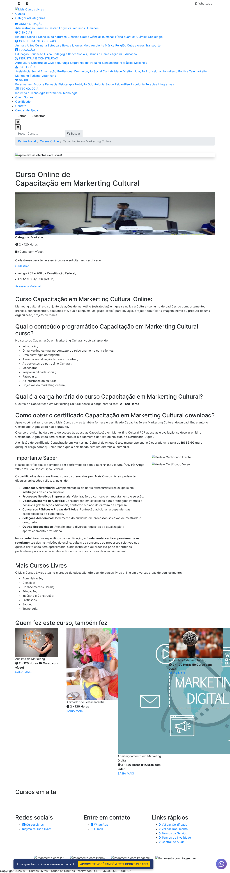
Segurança (62, 62)
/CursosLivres (34, 824)
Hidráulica (126, 62)
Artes (30, 45)
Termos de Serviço (174, 833)
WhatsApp (100, 824)
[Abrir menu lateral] (18, 127)
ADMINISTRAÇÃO (30, 24)
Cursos (20, 13)
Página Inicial (27, 141)
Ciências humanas (102, 37)
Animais (20, 45)
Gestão (53, 28)
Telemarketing (198, 71)
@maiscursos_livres (38, 829)
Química (141, 37)
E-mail (98, 829)
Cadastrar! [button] (22, 266)
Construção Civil (42, 62)
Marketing (22, 75)
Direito (127, 71)
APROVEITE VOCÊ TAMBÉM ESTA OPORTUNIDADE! (114, 864)
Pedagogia (60, 54)
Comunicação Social (88, 71)
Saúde (109, 84)
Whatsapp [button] (205, 3)
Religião (120, 45)
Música (109, 45)
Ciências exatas (78, 37)
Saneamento (110, 62)
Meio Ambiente (94, 45)
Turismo (35, 75)
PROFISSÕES (27, 67)
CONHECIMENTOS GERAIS (37, 41)
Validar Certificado (174, 824)
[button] (19, 3)
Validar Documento (174, 829)
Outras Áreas (136, 45)
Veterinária (49, 75)
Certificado (23, 101)
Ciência (32, 37)
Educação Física (41, 54)
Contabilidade (112, 71)
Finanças (42, 28)
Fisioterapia (66, 84)
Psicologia (138, 84)
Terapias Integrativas (160, 84)
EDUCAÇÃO (26, 50)
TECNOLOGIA (28, 88)
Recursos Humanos (85, 28)
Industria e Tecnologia (30, 93)
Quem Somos (24, 97)
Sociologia (155, 37)
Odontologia (96, 84)
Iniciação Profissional (147, 71)
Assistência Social (27, 71)
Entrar (22, 116)
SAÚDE (23, 80)
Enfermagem (24, 84)
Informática (54, 93)
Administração (25, 28)
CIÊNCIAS (25, 32)
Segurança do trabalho (85, 62)
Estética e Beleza (59, 45)
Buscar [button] (75, 133)
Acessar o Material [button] (28, 286)
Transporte (153, 45)
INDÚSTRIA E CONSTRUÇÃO (38, 58)
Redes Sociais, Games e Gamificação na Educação (102, 54)
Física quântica (125, 37)
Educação (22, 54)
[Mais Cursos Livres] (29, 9)
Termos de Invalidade (176, 837)
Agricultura (22, 62)
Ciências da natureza (52, 37)
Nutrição (81, 84)
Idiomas (77, 45)
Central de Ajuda (26, 110)
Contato (20, 106)
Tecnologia (70, 93)
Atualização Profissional (57, 71)
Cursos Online (49, 141)
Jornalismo (169, 71)
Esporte (38, 84)
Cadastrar (38, 116)
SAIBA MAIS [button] (23, 672)
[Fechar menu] (17, 122)
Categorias (22, 18)
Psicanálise (122, 84)
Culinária (41, 45)
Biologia (20, 37)
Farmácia (51, 84)
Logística (65, 28)
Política (183, 71)
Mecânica (140, 62)
